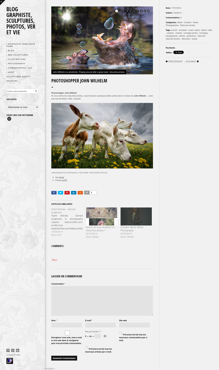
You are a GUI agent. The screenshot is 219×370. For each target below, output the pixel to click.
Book (61, 177)
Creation (188, 22)
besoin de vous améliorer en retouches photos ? (100, 228)
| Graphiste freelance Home (20, 45)
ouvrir (2, 2)
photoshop (191, 35)
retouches (185, 38)
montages (203, 32)
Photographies (172, 25)
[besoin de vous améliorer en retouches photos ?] (101, 216)
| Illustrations (16, 59)
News (195, 22)
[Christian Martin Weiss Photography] (136, 216)
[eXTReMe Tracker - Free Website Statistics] (9, 363)
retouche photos (173, 38)
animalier (183, 30)
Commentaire (58, 283)
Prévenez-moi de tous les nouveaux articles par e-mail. (98, 350)
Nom (54, 320)
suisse (194, 38)
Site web (123, 320)
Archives (12, 80)
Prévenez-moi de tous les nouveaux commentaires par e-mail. (133, 337)
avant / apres (194, 30)
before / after (206, 30)
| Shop (10, 72)
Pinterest (8, 350)
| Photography (15, 63)
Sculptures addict (18, 76)
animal (174, 30)
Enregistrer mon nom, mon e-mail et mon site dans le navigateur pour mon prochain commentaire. (66, 340)
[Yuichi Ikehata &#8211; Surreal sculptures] (68, 221)
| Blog (10, 50)
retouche (201, 35)
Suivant (191, 61)
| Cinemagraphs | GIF (19, 67)
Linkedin (17, 350)
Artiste (179, 22)
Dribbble (12, 350)
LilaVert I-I (177, 12)
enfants (179, 32)
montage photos (191, 32)
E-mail (88, 320)
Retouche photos (187, 25)
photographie (171, 35)
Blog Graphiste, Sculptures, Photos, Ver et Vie (20, 20)
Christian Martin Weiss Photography (132, 228)
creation (170, 32)
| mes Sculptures (17, 54)
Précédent (175, 61)
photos (182, 35)
